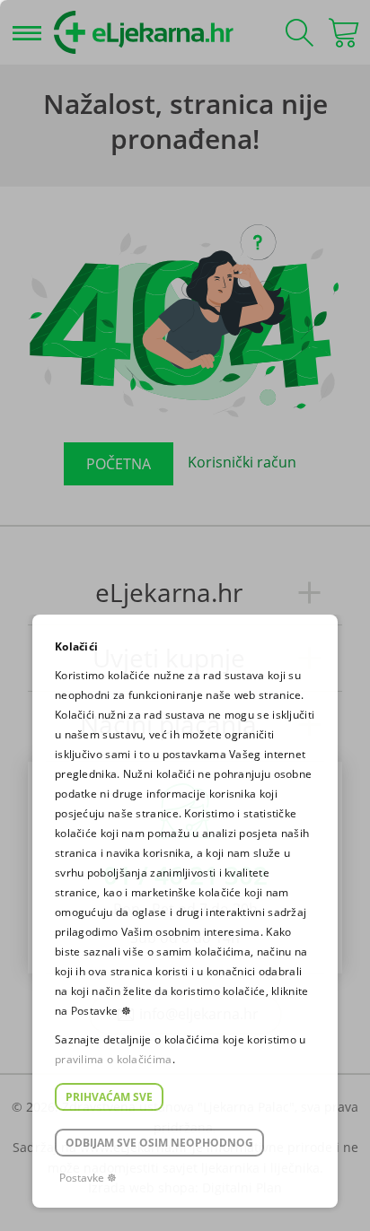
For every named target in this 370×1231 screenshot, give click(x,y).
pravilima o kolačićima (113, 1059)
